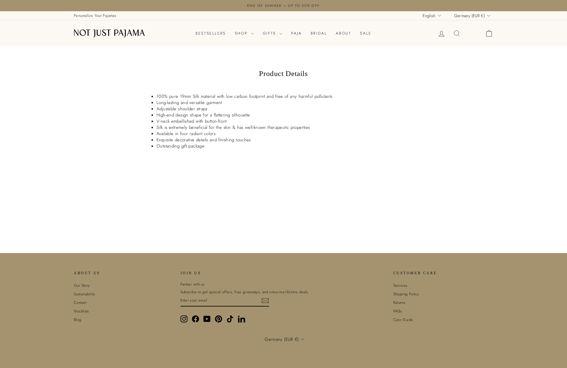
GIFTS (270, 33)
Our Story (82, 285)
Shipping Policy (406, 294)
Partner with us (192, 284)
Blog (78, 319)
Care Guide (403, 319)
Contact (80, 302)
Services (400, 285)
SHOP (242, 33)
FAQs (397, 311)
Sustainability (84, 294)
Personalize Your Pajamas (95, 15)
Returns (399, 302)
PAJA (296, 33)
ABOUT (343, 33)
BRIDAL (319, 33)
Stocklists (81, 311)
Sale (365, 33)
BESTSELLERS (210, 33)
